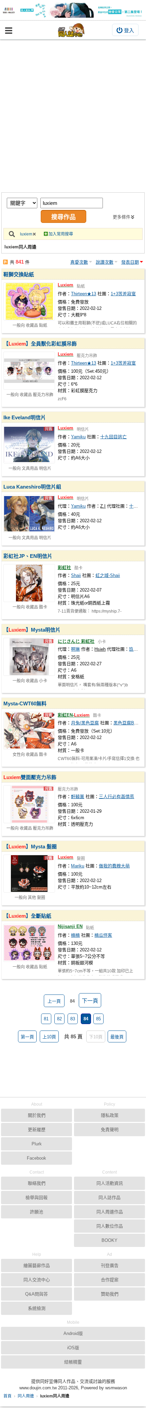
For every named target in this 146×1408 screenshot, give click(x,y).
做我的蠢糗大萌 (114, 865)
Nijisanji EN (70, 926)
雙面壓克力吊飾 (29, 777)
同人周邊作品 (109, 1211)
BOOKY (109, 1240)
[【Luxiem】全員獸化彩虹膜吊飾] (29, 371)
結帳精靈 (73, 1362)
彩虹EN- (74, 715)
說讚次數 (104, 262)
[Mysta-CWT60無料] (29, 730)
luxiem (26, 234)
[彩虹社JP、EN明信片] (29, 583)
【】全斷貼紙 (27, 916)
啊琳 (75, 649)
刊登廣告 (109, 1265)
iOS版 (73, 1347)
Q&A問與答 (36, 1294)
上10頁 (49, 1036)
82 (59, 1018)
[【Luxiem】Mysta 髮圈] (29, 874)
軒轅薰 (77, 796)
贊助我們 (109, 1294)
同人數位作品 (109, 1226)
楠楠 (75, 935)
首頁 (7, 1396)
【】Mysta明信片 (31, 630)
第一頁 (27, 1036)
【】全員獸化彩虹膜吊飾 (40, 344)
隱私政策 (109, 1115)
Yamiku (78, 436)
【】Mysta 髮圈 (30, 846)
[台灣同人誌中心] (71, 30)
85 (98, 1018)
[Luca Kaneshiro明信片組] (29, 514)
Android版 (73, 1333)
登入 (129, 30)
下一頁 (90, 1001)
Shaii (76, 575)
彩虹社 (64, 567)
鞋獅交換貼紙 (18, 274)
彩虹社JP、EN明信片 (27, 556)
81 (46, 1018)
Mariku (77, 865)
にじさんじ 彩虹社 (76, 641)
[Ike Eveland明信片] (29, 444)
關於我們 (36, 1115)
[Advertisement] (73, 116)
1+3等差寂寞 (123, 293)
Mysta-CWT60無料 (25, 703)
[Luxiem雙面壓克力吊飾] (29, 804)
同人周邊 (26, 1396)
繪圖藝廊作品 (36, 1265)
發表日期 (130, 262)
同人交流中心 (36, 1279)
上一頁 (54, 1001)
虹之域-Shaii (107, 575)
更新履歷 (36, 1129)
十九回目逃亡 (113, 436)
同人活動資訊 (109, 1183)
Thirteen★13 (83, 293)
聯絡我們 (36, 1183)
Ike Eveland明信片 (24, 417)
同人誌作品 (109, 1197)
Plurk (37, 1143)
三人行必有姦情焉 (116, 796)
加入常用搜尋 (61, 234)
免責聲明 (109, 1129)
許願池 (36, 1211)
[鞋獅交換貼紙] (29, 301)
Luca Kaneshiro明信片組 (32, 487)
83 (72, 1018)
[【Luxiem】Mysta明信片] (29, 657)
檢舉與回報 (36, 1197)
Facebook (36, 1158)
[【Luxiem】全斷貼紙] (29, 943)
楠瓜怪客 (103, 935)
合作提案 (109, 1279)
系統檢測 (36, 1308)
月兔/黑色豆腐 (85, 722)
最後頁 (117, 1036)
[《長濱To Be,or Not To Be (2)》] (73, 10)
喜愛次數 (79, 262)
